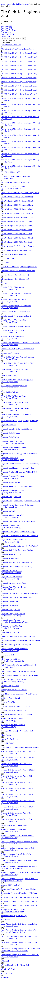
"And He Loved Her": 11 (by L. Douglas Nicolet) (19, 94)
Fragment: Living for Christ (11, 497)
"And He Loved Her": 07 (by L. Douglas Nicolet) (19, 78)
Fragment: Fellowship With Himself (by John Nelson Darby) (14, 448)
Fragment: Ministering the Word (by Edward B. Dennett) (12, 516)
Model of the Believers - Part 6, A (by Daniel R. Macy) (13, 726)
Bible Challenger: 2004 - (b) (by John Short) (17, 201)
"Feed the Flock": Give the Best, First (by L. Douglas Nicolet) (14, 370)
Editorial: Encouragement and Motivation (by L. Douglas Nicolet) (16, 307)
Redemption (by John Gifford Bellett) (14, 825)
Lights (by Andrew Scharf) (10, 698)
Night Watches (6, 735)
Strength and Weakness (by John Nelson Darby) (18, 889)
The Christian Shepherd (20, 4)
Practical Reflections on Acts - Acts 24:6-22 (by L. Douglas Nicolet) (16, 777)
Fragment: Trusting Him (9, 606)
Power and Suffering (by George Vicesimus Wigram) (20, 747)
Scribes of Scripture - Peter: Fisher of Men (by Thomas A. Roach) (16, 855)
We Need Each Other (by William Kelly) (15, 965)
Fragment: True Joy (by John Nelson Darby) (17, 597)
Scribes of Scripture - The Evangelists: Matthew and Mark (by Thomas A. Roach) (19, 880)
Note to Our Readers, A (9, 739)
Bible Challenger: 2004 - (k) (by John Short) (17, 238)
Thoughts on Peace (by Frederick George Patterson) (19, 897)
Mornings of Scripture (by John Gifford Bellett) (18, 731)
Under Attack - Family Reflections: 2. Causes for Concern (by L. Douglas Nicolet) (18, 931)
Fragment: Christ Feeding (10, 437)
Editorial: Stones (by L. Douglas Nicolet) (15, 326)
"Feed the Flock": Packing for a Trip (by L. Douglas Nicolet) (14, 387)
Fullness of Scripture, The (10, 632)
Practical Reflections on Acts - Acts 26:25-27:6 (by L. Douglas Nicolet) (18, 802)
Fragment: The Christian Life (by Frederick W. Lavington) (11, 572)
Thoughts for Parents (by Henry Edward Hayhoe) (19, 893)
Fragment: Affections (8, 425)
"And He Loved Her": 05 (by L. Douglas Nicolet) (19, 69)
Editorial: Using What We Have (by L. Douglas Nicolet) (12, 337)
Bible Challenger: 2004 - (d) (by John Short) (17, 209)
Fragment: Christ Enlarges (10, 433)
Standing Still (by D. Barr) (10, 885)
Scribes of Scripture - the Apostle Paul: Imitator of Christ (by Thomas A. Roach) (19, 867)
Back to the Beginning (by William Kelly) (16, 182)
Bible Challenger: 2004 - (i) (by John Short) (16, 230)
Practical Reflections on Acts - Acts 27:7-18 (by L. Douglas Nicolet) (16, 820)
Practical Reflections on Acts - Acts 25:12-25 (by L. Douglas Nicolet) (17, 783)
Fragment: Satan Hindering (10, 558)
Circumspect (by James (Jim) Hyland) (14, 254)
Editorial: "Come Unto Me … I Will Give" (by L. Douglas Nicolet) (16, 294)
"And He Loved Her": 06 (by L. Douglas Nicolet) (19, 74)
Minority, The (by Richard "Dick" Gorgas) (16, 714)
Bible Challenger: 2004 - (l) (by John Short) (16, 242)
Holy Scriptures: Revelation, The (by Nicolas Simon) (20, 675)
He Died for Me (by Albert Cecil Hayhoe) (16, 645)
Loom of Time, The (8, 702)
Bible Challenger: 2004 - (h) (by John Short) (17, 226)
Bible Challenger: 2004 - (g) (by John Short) (17, 221)
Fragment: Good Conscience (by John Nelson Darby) (20, 464)
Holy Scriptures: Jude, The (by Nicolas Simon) (18, 671)
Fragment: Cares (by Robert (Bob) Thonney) (17, 429)
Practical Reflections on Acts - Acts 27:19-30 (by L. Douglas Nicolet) (17, 808)
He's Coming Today (8, 655)
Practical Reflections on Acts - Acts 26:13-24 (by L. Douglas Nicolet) (17, 796)
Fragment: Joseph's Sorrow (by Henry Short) (17, 486)
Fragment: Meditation (8, 511)
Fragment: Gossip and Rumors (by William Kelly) (19, 472)
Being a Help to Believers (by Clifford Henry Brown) (20, 193)
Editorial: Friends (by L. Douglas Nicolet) (16, 312)
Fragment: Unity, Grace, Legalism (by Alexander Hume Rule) (13, 615)
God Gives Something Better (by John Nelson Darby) (20, 640)
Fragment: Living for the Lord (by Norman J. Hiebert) (20, 501)
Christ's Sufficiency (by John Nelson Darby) (17, 250)
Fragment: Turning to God (10, 610)
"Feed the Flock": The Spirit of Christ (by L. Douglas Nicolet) (14, 403)
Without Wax (5, 977)
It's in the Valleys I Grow (10, 686)
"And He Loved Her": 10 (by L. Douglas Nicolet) (19, 90)
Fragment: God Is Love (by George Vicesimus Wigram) (12, 459)
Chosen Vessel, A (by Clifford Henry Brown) (17, 246)
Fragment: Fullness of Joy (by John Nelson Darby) (19, 454)
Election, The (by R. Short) (10, 353)
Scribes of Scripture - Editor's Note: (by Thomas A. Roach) (13, 830)
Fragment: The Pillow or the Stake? (13, 583)
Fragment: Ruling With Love (11, 554)
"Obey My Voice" (7, 743)
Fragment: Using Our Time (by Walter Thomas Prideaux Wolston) (14, 621)
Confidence (5, 262)
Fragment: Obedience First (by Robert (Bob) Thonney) (11, 526)
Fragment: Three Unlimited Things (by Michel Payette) (13, 588)
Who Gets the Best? (8, 973)
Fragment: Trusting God (9, 601)
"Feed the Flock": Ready (10, 392)
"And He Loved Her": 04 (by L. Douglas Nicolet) (19, 65)
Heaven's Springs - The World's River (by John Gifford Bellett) (14, 650)
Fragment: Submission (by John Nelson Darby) (18, 562)
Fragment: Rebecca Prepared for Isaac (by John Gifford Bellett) (14, 541)
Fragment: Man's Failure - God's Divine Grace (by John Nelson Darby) (17, 506)
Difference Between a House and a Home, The (18, 271)
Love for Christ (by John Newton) (13, 710)
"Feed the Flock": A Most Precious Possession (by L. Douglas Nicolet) (17, 358)
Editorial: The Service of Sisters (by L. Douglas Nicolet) (12, 331)
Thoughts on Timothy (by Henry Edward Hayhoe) (19, 901)
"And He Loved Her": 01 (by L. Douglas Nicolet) (19, 53)
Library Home (6, 4)
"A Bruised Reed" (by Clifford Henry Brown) (17, 49)
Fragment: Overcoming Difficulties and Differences (19, 536)
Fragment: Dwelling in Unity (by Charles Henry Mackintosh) (12, 442)
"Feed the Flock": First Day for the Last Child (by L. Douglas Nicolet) (17, 364)
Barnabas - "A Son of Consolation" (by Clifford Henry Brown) (13, 188)
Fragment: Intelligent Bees (10, 482)
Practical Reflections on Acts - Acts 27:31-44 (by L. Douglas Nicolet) (17, 814)
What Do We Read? (8, 969)
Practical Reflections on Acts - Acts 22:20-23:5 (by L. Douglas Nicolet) (18, 752)
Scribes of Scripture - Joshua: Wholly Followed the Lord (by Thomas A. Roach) (19, 843)
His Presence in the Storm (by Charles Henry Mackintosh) (12, 660)
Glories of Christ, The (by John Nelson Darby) (18, 636)
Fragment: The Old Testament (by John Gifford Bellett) (11, 578)
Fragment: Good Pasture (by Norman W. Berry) (18, 468)
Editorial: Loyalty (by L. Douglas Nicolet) (16, 316)
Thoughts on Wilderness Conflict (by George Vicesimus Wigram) (13, 911)
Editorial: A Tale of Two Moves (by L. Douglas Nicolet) (12, 288)
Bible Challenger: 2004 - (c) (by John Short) (17, 205)
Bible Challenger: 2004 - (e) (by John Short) (17, 213)
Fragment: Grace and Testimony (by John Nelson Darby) (12, 477)
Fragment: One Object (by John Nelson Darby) (18, 532)
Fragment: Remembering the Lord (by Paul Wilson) (19, 546)
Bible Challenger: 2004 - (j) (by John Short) (16, 234)
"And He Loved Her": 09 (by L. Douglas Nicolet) (19, 86)
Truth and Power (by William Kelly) (14, 916)
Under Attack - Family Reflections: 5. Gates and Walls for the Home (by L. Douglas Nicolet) (20, 950)
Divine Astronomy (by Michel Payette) (15, 275)
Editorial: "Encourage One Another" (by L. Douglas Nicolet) (14, 301)
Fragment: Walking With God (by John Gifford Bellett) (11, 627)
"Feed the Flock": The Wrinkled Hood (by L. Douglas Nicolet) (15, 409)
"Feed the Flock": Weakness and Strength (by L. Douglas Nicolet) (16, 416)
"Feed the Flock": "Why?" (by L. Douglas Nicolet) (19, 421)
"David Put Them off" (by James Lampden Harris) (19, 267)
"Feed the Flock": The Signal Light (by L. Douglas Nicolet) (13, 397)
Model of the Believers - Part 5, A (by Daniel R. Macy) (13, 720)
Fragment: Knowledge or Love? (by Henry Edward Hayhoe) (12, 492)
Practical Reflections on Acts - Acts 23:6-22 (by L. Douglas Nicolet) (16, 765)
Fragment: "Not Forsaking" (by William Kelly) (18, 521)
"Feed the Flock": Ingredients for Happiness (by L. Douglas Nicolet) (17, 381)
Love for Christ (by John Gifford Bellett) (15, 706)
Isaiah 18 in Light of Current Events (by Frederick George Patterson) (14, 681)
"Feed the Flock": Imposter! (11, 375)
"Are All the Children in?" (10, 172)
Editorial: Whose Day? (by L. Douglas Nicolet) (18, 349)
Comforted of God (7, 258)
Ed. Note (4, 283)
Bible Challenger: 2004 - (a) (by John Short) (17, 197)
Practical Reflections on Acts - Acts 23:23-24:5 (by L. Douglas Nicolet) (18, 759)
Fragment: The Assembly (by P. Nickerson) (16, 566)
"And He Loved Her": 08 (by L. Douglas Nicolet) (19, 82)
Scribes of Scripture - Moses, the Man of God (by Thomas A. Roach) (17, 849)
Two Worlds (5, 920)
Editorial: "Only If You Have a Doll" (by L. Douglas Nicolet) (14, 321)
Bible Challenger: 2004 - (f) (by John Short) (16, 217)
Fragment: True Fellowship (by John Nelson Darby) (19, 593)
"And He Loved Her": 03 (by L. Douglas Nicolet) (19, 61)
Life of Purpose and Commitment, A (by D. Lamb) (19, 694)
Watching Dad (6, 961)
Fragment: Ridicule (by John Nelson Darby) (17, 550)
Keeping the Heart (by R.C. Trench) (14, 690)
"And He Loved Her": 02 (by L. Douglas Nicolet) (19, 57)
